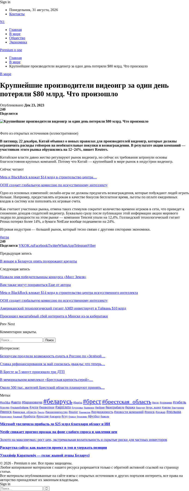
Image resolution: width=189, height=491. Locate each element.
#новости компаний (129, 412)
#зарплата (63, 407)
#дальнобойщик (19, 407)
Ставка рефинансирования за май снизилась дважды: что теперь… (52, 364)
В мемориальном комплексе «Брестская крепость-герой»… (46, 380)
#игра (4, 237)
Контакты (17, 14)
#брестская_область (126, 401)
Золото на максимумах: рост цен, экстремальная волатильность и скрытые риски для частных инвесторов (83, 440)
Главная (15, 30)
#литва (166, 407)
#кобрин (100, 407)
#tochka (5, 402)
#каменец (89, 407)
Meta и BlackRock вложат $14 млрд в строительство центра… (48, 177)
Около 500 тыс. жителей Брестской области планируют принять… (52, 387)
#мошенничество (56, 412)
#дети (34, 407)
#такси (72, 416)
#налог (73, 412)
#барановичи (32, 402)
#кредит (140, 407)
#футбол (94, 416)
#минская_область (25, 412)
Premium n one (11, 50)
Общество (17, 38)
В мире (15, 34)
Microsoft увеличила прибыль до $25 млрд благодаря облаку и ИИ (55, 424)
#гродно (4, 407)
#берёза (77, 402)
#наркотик (84, 412)
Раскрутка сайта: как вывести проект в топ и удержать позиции (53, 447)
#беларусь (57, 401)
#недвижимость (102, 412)
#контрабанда (115, 407)
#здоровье (77, 407)
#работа (29, 416)
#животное (46, 407)
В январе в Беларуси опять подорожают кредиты (38, 261)
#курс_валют (153, 407)
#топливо (82, 416)
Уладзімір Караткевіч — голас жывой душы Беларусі (44, 455)
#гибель (179, 402)
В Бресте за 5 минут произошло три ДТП (32, 372)
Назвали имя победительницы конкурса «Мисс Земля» (43, 277)
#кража (130, 407)
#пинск (150, 412)
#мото (41, 412)
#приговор (6, 416)
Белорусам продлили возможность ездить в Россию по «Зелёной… (52, 356)
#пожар (160, 412)
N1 (2, 22)
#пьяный (17, 416)
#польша (173, 411)
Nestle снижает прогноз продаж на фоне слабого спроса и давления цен (58, 432)
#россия (42, 416)
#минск (6, 412)
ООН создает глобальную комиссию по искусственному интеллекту (54, 185)
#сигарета (55, 416)
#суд (65, 416)
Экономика (18, 42)
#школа (104, 416)
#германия (166, 402)
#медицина (178, 407)
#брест (92, 401)
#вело (155, 402)
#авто (16, 402)
